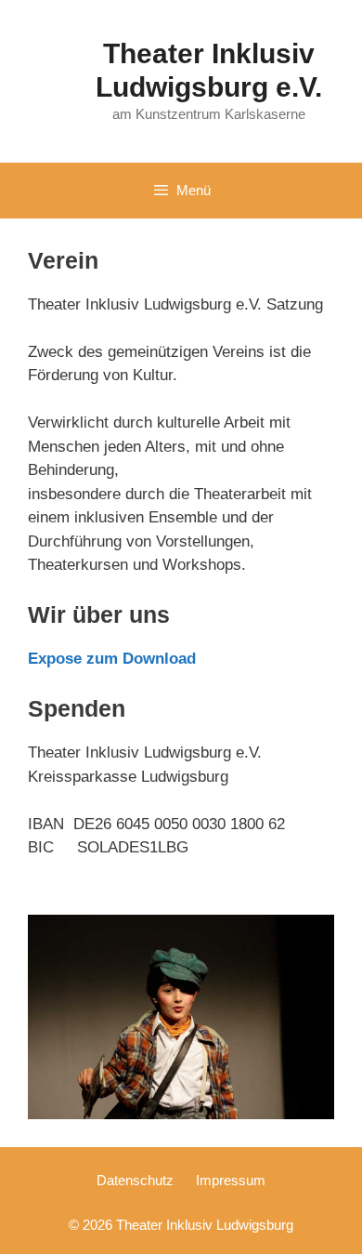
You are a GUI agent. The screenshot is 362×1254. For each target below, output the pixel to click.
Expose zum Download (112, 658)
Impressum (230, 1180)
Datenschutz (135, 1180)
